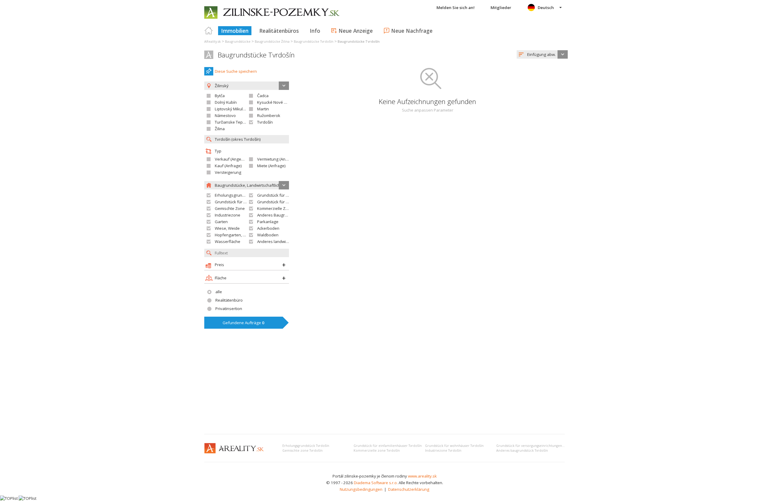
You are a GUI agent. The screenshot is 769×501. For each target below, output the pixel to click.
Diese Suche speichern (236, 71)
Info (315, 30)
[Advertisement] (384, 384)
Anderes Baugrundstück (279, 215)
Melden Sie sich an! (455, 7)
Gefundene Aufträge (243, 322)
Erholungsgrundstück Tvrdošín (305, 446)
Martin (263, 109)
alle (218, 291)
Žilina (220, 128)
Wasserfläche (227, 241)
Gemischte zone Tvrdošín (302, 450)
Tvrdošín (265, 122)
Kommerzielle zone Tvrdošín (377, 450)
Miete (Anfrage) (271, 165)
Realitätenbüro (229, 300)
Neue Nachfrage (412, 30)
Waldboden (267, 235)
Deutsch (546, 7)
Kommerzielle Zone (275, 208)
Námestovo (225, 115)
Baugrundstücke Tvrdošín (256, 55)
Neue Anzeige (356, 30)
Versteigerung (228, 172)
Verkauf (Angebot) (231, 159)
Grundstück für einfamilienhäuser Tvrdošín (388, 446)
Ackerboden (268, 228)
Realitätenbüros (279, 30)
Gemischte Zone (230, 208)
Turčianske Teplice (232, 122)
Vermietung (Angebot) (277, 159)
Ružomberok (268, 115)
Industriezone (227, 215)
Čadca (263, 95)
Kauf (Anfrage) (228, 165)
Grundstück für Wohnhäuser (241, 201)
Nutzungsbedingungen (361, 489)
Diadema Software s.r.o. (376, 482)
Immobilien (234, 30)
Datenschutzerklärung (408, 489)
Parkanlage (267, 221)
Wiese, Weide (227, 228)
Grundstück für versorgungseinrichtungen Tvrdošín (536, 446)
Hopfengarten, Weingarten (239, 235)
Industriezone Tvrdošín (443, 450)
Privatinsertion (228, 308)
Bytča (220, 95)
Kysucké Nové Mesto (276, 102)
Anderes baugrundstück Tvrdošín (522, 450)
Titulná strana (208, 30)
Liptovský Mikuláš (231, 109)
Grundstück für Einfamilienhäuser (288, 195)
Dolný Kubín (226, 102)
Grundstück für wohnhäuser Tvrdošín (454, 446)
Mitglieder (501, 7)
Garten (221, 221)
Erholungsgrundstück (234, 195)
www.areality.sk (422, 476)
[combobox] (542, 54)
